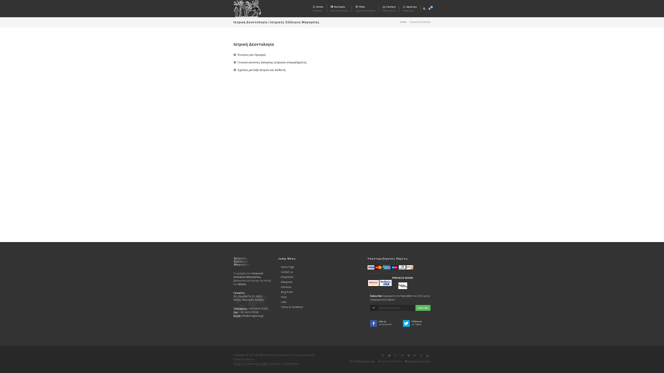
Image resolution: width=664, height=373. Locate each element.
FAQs (284, 297)
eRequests (287, 282)
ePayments (287, 277)
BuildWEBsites (291, 363)
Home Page (287, 267)
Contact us (287, 272)
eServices (286, 287)
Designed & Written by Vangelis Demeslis (256, 363)
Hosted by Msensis (244, 359)
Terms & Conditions (292, 307)
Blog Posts (287, 292)
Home (403, 22)
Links (284, 302)
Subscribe (423, 307)
